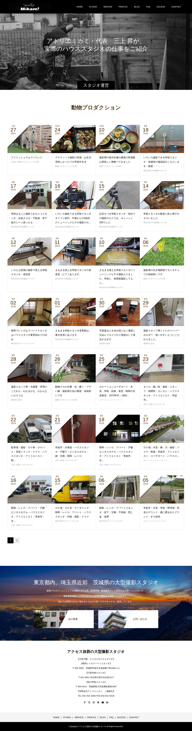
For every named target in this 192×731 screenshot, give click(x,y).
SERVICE (107, 7)
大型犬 (13, 162)
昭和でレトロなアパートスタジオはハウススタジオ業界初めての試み (29, 335)
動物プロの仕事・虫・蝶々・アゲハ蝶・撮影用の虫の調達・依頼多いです (73, 391)
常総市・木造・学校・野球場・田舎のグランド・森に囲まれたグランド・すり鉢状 (161, 512)
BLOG (137, 7)
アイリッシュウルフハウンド (26, 157)
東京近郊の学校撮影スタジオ (155, 171)
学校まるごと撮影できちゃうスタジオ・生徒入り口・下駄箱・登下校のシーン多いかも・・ (29, 218)
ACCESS (161, 7)
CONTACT (176, 7)
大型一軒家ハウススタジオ (154, 404)
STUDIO (93, 7)
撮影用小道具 (104, 344)
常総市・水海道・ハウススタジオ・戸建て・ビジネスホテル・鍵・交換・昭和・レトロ (72, 451)
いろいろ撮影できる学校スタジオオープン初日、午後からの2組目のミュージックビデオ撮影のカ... (73, 218)
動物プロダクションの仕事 (28, 162)
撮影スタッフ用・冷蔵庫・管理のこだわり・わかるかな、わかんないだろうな (29, 391)
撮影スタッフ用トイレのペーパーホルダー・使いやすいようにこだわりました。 (161, 335)
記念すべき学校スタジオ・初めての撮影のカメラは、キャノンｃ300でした (117, 218)
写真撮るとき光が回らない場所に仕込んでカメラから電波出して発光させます (117, 335)
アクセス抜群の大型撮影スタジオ (96, 652)
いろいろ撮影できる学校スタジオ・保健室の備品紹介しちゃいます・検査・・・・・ (161, 161)
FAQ (148, 7)
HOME (79, 7)
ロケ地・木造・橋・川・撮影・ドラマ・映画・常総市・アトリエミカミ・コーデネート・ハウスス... (161, 451)
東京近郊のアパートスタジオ (22, 344)
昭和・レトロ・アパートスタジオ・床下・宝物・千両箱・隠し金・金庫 (116, 512)
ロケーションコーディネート (111, 400)
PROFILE (123, 7)
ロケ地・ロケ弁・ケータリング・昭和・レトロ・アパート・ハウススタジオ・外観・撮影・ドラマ (73, 512)
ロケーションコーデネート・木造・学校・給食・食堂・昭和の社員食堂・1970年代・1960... (117, 391)
